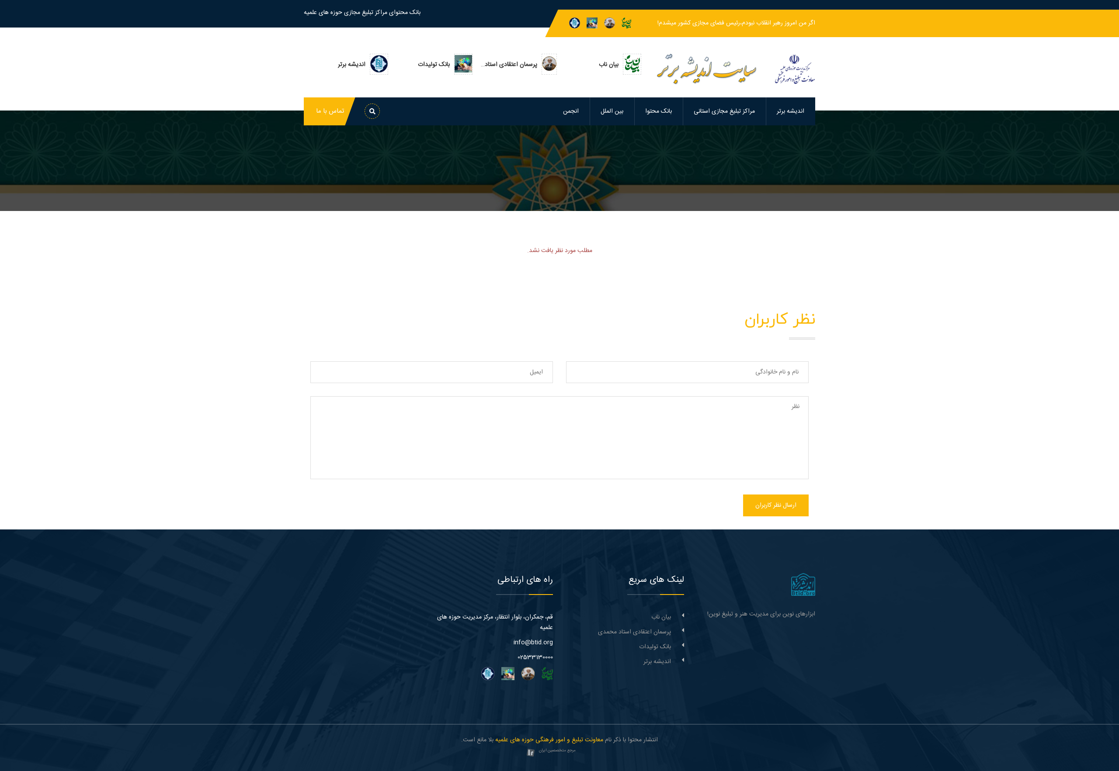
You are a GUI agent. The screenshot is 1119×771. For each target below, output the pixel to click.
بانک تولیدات (655, 647)
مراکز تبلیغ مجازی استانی (724, 111)
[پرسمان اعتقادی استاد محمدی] (609, 23)
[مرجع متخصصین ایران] (531, 753)
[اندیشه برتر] (574, 23)
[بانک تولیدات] (592, 23)
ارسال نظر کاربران (775, 505)
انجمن (571, 111)
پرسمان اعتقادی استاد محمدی (634, 632)
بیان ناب (661, 617)
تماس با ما (330, 111)
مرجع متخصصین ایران (557, 750)
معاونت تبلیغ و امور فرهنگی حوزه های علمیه (549, 740)
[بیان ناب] (626, 23)
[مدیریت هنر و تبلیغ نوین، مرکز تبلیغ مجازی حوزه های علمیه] (803, 585)
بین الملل (612, 111)
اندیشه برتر (790, 111)
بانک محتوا (658, 111)
